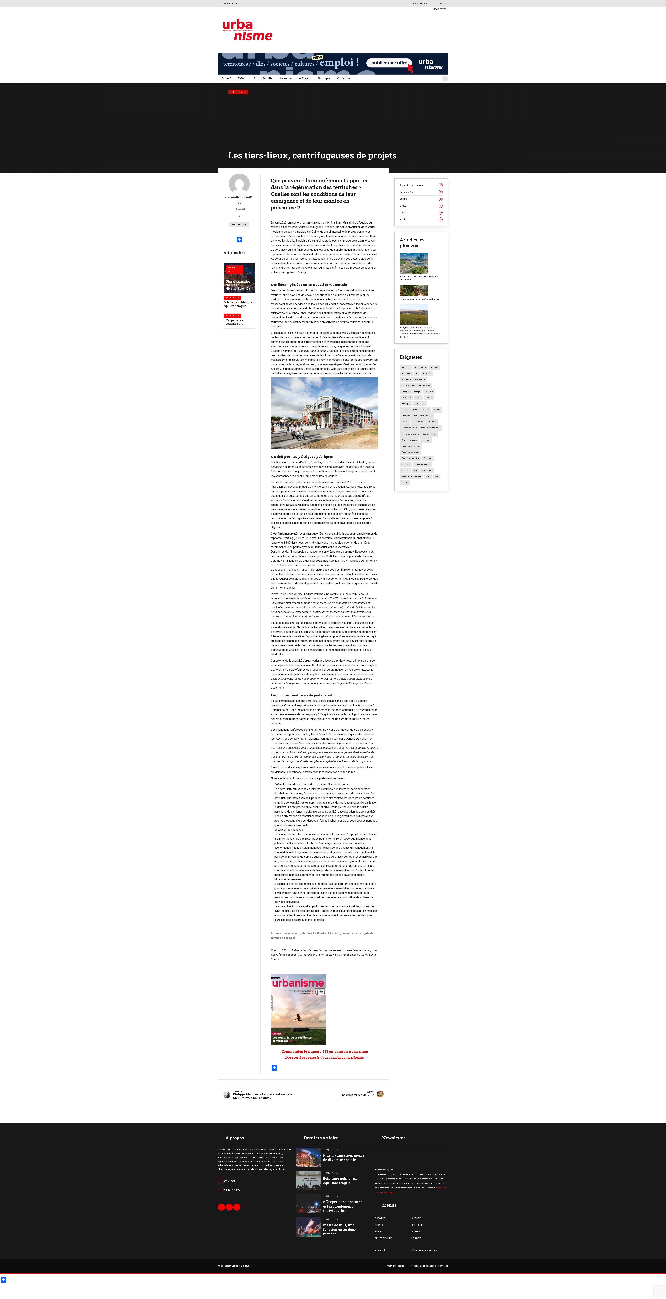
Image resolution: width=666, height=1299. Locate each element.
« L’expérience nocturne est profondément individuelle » (343, 1206)
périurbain (431, 422)
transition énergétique (411, 458)
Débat (421, 205)
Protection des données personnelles (429, 1265)
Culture (421, 198)
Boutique (324, 78)
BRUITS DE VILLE (383, 1238)
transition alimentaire (411, 446)
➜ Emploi (305, 78)
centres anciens (408, 385)
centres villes (424, 385)
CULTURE (416, 1218)
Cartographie (420, 379)
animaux (434, 367)
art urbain (427, 373)
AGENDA (415, 1231)
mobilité (437, 410)
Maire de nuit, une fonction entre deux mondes (340, 1229)
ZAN (436, 476)
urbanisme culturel (422, 464)
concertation (407, 398)
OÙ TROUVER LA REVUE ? (424, 1250)
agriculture (406, 367)
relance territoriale (239, 224)
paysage (405, 422)
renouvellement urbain (430, 428)
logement (425, 410)
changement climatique (411, 391)
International (420, 403)
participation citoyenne (423, 416)
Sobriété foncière (429, 434)
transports (428, 458)
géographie (406, 403)
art (417, 373)
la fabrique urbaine (410, 410)
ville (415, 470)
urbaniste (405, 470)
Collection (344, 78)
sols (403, 440)
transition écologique (410, 452)
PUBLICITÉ (380, 1250)
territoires (413, 440)
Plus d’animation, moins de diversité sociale (238, 285)
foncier (429, 398)
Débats (242, 78)
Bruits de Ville (238, 92)
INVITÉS (379, 1231)
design (418, 398)
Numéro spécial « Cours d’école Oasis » (419, 299)
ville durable (427, 470)
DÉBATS (379, 1225)
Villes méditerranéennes (411, 476)
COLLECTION (417, 1225)
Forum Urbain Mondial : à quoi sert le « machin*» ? (419, 278)
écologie (405, 482)
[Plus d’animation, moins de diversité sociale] (239, 278)
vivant (427, 476)
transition (426, 440)
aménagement (420, 367)
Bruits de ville (263, 78)
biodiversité (406, 379)
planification (418, 422)
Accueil (226, 78)
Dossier (421, 212)
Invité (421, 219)
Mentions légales (395, 1265)
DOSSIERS (380, 1218)
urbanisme (406, 464)
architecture (406, 373)
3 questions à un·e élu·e (421, 185)
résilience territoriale (410, 434)
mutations (406, 416)
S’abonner (285, 78)
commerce (429, 391)
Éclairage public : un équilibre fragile (238, 304)
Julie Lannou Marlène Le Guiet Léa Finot (239, 200)
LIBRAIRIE (416, 1238)
